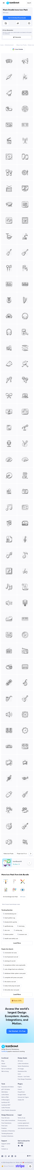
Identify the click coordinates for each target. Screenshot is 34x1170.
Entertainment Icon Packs (10, 45)
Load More (17, 943)
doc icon (7, 930)
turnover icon (23, 934)
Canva (20, 1089)
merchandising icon (10, 914)
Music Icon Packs (22, 45)
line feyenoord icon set (11, 957)
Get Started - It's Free (17, 1031)
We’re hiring (5, 1071)
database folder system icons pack (15, 973)
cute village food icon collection (14, 969)
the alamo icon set (10, 981)
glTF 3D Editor (5, 1089)
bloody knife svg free (11, 922)
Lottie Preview (5, 1107)
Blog (2, 1061)
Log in (29, 3)
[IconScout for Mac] (19, 1146)
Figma (20, 1087)
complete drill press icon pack (14, 977)
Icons (2, 45)
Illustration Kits (22, 1071)
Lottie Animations (23, 1063)
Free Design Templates (24, 1079)
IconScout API (5, 1102)
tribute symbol (9, 934)
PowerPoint (21, 1092)
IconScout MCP (5, 1105)
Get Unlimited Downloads (17, 18)
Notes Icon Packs (8, 853)
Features (4, 1066)
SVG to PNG (5, 1097)
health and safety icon (11, 938)
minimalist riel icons (11, 953)
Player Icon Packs (22, 853)
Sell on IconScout (6, 1069)
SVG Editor (4, 1092)
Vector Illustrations (23, 1066)
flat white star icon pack (12, 990)
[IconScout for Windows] (22, 1146)
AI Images (21, 1069)
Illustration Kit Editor (7, 1087)
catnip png (19, 930)
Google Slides (22, 1094)
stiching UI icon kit (10, 961)
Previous (5, 863)
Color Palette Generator (8, 1110)
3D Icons (20, 1061)
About (3, 1063)
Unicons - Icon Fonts (24, 1076)
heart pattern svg (10, 918)
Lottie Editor (5, 1094)
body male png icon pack (12, 986)
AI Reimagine (5, 1100)
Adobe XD (21, 1100)
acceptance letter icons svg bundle (15, 965)
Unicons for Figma (23, 1097)
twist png (21, 926)
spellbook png (9, 926)
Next (29, 863)
